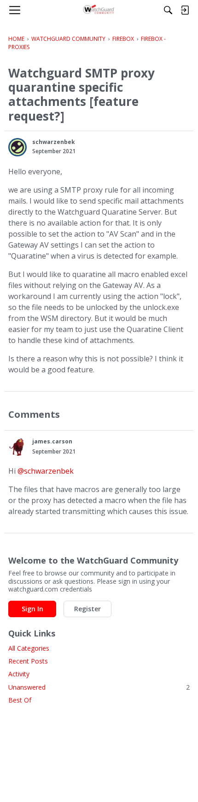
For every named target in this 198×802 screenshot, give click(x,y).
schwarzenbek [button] (53, 142)
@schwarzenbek (45, 471)
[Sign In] (184, 10)
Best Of (19, 700)
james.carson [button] (52, 441)
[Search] (168, 10)
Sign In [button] (32, 608)
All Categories (28, 648)
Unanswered (99, 687)
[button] (17, 147)
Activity (18, 673)
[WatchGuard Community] (99, 10)
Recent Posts (28, 661)
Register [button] (87, 608)
